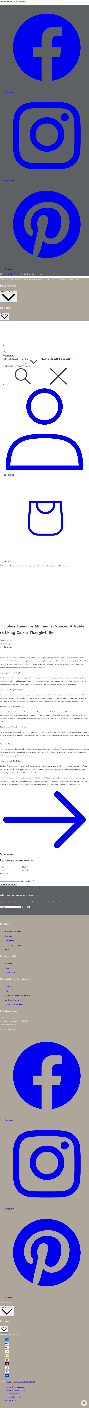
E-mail (25, 870)
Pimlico (9, 1382)
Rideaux (8, 964)
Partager (5, 644)
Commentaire (27, 881)
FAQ (7, 991)
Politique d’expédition (13, 1397)
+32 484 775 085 (10, 274)
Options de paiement (14, 1000)
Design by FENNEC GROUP (24, 1382)
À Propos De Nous (13, 932)
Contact (8, 987)
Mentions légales (11, 1400)
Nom (25, 867)
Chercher (9, 936)
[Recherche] (44, 377)
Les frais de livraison (14, 1005)
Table (7, 968)
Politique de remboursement (15, 1387)
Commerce (9, 941)
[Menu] (4, 349)
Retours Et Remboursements (17, 996)
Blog (7, 949)
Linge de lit (10, 973)
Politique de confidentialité (15, 1390)
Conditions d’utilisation (13, 1394)
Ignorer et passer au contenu (13, 2)
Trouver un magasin (13, 945)
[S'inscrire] (29, 907)
